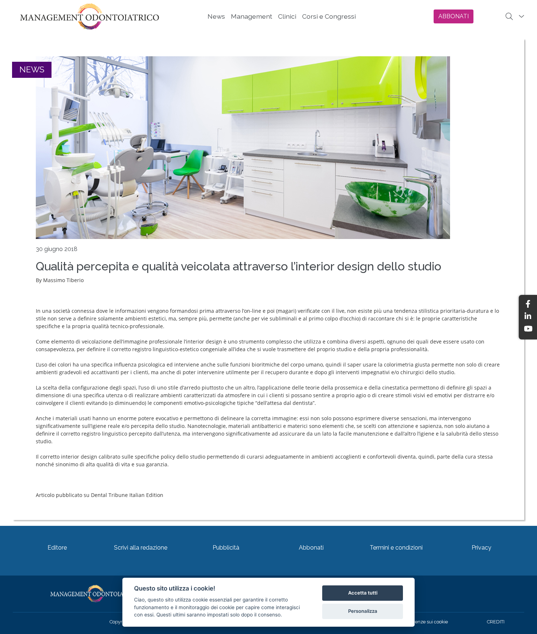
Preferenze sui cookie (425, 621)
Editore (57, 547)
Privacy (481, 547)
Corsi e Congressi (329, 16)
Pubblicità (226, 547)
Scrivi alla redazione (140, 547)
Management (251, 16)
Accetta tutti (362, 593)
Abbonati (311, 547)
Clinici (287, 16)
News (216, 16)
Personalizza (362, 611)
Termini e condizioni (396, 547)
